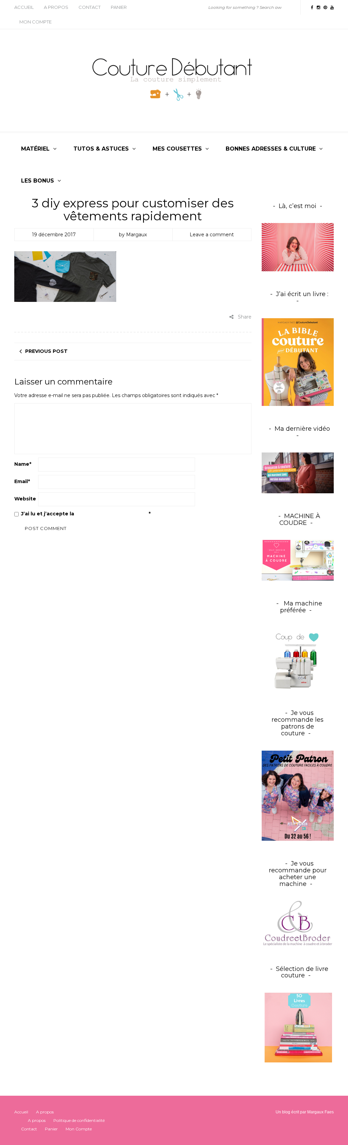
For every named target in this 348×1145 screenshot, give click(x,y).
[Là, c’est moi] (298, 247)
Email (22, 481)
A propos (56, 7)
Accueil (24, 7)
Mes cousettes (177, 149)
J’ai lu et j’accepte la (86, 514)
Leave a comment (212, 235)
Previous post (46, 351)
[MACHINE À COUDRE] (298, 560)
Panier (119, 7)
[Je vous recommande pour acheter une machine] (298, 923)
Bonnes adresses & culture (271, 149)
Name (22, 464)
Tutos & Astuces (101, 149)
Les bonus (37, 180)
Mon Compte (35, 21)
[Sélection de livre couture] (298, 1028)
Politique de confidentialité (112, 514)
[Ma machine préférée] (298, 658)
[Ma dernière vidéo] (298, 472)
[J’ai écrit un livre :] (298, 362)
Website (25, 499)
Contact (90, 7)
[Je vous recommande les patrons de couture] (298, 795)
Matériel (35, 149)
